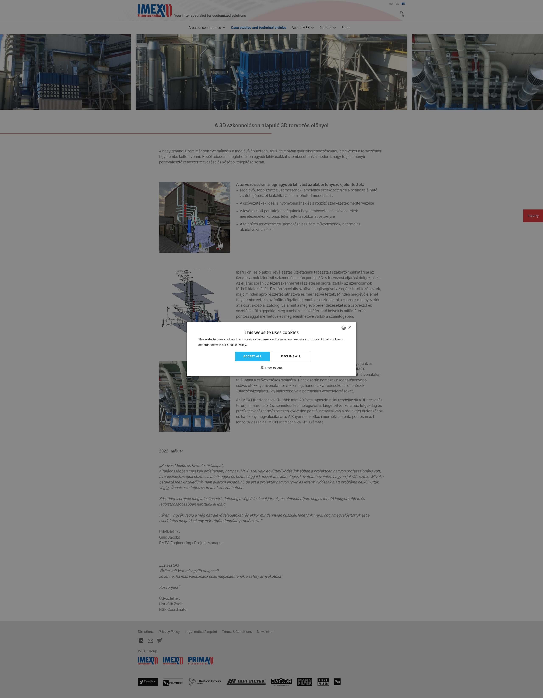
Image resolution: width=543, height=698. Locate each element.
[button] (271, 367)
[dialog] (271, 349)
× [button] (349, 327)
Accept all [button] (252, 356)
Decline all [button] (291, 356)
